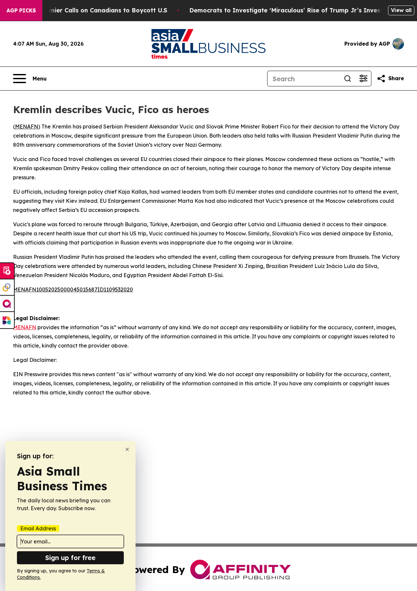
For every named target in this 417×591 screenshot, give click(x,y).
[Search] (347, 78)
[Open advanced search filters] (363, 78)
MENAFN (26, 126)
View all (401, 10)
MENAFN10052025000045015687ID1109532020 (73, 289)
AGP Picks (21, 10)
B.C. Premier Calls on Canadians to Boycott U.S (96, 10)
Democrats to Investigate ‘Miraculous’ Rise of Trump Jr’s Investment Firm (301, 10)
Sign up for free (70, 558)
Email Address (38, 528)
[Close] (127, 449)
